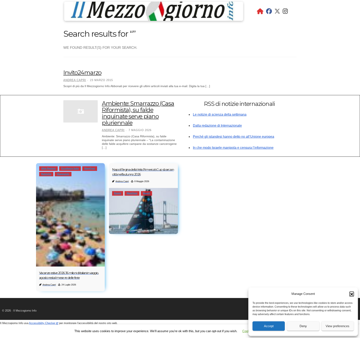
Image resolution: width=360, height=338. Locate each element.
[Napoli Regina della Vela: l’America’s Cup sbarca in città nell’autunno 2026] (143, 211)
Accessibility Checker (42, 323)
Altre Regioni (48, 168)
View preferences (337, 326)
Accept (269, 326)
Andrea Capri (74, 80)
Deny (303, 326)
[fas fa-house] (260, 12)
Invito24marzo (82, 72)
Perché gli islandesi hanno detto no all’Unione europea (233, 136)
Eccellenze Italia (70, 168)
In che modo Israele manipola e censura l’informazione (233, 147)
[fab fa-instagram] (285, 12)
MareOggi (89, 168)
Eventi (117, 193)
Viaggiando (63, 174)
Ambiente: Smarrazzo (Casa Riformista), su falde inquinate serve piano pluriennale (138, 113)
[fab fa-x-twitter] (277, 12)
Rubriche (46, 174)
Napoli (146, 193)
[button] (352, 294)
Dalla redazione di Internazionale (217, 125)
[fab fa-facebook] (269, 12)
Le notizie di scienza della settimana (219, 114)
